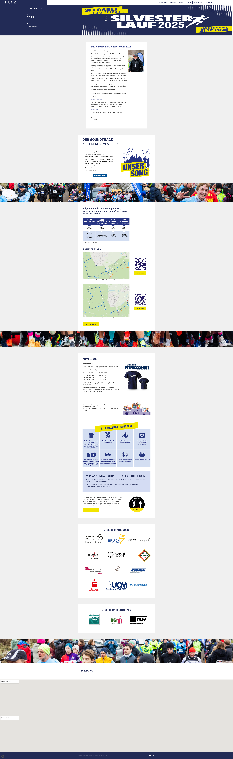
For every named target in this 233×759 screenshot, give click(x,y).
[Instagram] (153, 755)
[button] (2, 756)
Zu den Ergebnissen (96, 99)
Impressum (98, 755)
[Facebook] (149, 755)
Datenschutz (104, 755)
